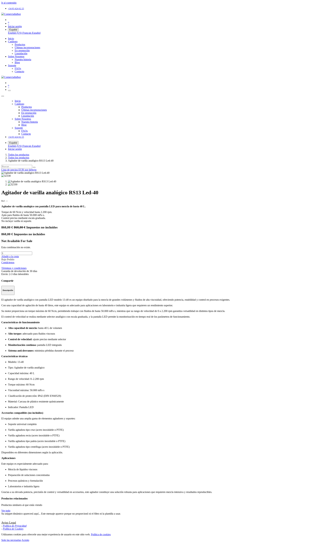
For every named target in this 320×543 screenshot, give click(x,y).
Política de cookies (101, 534)
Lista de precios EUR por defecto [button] (18, 169)
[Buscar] (34, 167)
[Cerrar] (2, 96)
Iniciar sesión (15, 26)
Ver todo (5, 510)
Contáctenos (7, 262)
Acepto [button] (25, 540)
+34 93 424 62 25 (16, 8)
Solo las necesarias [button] (11, 540)
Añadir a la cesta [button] (10, 256)
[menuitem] (15, 32)
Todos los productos (18, 154)
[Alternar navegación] (9, 90)
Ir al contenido (8, 2)
